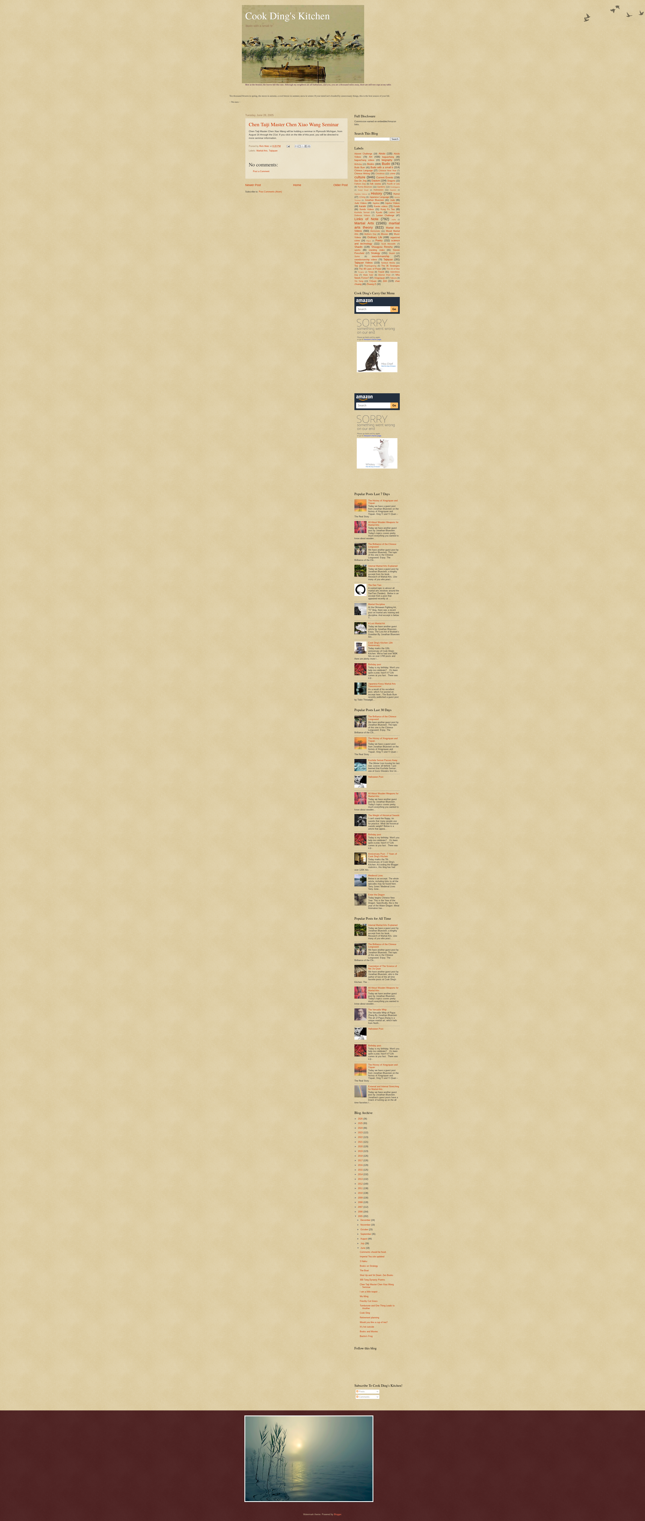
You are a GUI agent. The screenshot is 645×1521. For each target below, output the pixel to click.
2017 (360, 1160)
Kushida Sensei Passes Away (382, 760)
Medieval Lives (375, 875)
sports (357, 250)
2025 (360, 1123)
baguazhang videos (364, 160)
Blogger (337, 1514)
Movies (384, 234)
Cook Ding (365, 1313)
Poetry (379, 240)
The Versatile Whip (377, 1009)
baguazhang (388, 157)
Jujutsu (375, 203)
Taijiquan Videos (363, 262)
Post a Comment (261, 171)
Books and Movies (369, 1331)
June (363, 1248)
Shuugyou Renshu (382, 246)
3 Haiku (363, 1261)
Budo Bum (359, 167)
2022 (360, 1137)
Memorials (375, 231)
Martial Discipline (376, 604)
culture (359, 177)
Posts (361, 1391)
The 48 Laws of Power (370, 269)
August (364, 1238)
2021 (360, 1142)
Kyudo (379, 212)
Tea (356, 266)
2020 (360, 1146)
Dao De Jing (360, 180)
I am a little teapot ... (370, 1291)
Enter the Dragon (376, 894)
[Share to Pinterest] (309, 146)
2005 (360, 1216)
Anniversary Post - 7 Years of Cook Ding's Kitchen (382, 855)
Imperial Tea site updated (372, 1256)
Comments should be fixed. (373, 1252)
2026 (360, 1118)
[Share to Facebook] (306, 146)
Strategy (375, 253)
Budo (386, 164)
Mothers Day (370, 234)
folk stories (375, 184)
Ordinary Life (374, 237)
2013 (360, 1179)
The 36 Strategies (390, 266)
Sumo (357, 256)
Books (370, 164)
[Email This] (296, 146)
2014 (360, 1174)
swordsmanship (380, 256)
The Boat (364, 1270)
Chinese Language (363, 170)
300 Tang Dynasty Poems (372, 1279)
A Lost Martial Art (376, 623)
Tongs (371, 272)
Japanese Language (379, 197)
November (365, 1225)
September (366, 1234)
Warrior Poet (384, 275)
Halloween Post (375, 777)
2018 (360, 1156)
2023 (360, 1132)
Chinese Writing (362, 173)
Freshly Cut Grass (369, 1301)
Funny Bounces (365, 187)
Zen (385, 280)
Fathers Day (360, 184)
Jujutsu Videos (392, 203)
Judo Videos (360, 203)
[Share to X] (302, 146)
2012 (360, 1184)
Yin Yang (358, 281)
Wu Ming (364, 1296)
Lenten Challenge (385, 215)
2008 (360, 1202)
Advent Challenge (363, 153)
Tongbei (361, 272)
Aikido (382, 153)
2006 (360, 1211)
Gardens (381, 187)
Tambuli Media (388, 263)
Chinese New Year (387, 171)
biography (387, 159)
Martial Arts (262, 150)
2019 (360, 1151)
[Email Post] (288, 146)
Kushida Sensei (362, 212)
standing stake (377, 250)
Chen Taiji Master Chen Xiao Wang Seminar (294, 124)
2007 (360, 1207)
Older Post (340, 185)
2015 (360, 1170)
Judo (392, 200)
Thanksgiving (370, 266)
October (364, 1229)
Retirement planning (369, 1317)
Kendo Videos (367, 209)
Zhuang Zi (371, 284)
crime (392, 173)
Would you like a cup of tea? (374, 1322)
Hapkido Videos (360, 194)
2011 (360, 1188)
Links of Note (366, 219)
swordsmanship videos (365, 259)
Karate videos (381, 206)
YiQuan (372, 281)
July (362, 1243)
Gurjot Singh (363, 190)
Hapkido (393, 190)
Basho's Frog (366, 1336)
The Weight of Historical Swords (383, 815)
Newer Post (253, 185)
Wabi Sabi (368, 275)
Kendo (397, 206)
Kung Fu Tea (388, 209)
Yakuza (393, 278)
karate (362, 206)
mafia (394, 220)
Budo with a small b (382, 167)
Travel (381, 272)
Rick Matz (264, 146)
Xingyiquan (379, 278)
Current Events (384, 177)
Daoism (376, 180)
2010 (360, 1193)
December (365, 1220)
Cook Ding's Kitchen (287, 15)
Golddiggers (395, 187)
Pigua (368, 241)
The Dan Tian (374, 585)
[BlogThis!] (299, 146)
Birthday (358, 164)
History (376, 193)
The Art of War (393, 269)
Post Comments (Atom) (270, 191)
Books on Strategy (369, 1266)
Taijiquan (273, 150)
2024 (360, 1128)
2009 (360, 1197)
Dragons (391, 180)
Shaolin (358, 246)
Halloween (378, 190)
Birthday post (374, 664)
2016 (360, 1165)
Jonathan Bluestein (374, 200)
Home (297, 185)
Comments (364, 1397)
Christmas (380, 174)
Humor (396, 194)
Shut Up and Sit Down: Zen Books (376, 1275)
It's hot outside (367, 1327)
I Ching (362, 197)
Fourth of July (393, 184)
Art (370, 156)
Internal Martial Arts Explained (382, 566)
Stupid (392, 253)
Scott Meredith (388, 244)
